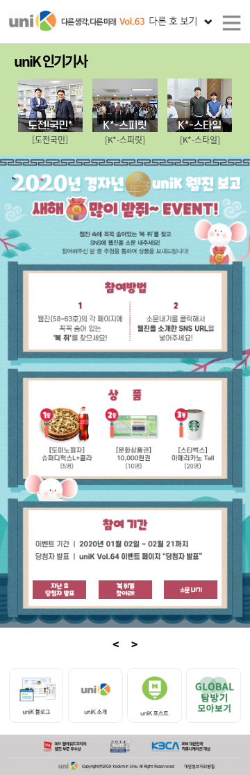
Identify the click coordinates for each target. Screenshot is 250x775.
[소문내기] (190, 589)
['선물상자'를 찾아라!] (125, 589)
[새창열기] (59, 588)
